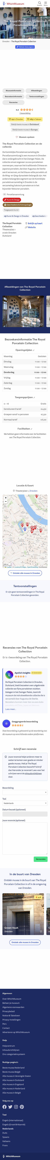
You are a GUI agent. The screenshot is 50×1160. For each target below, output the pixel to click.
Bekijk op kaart (35, 223)
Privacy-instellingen (11, 1019)
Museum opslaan (26, 137)
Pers (4, 1023)
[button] (31, 531)
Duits (4, 1132)
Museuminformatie (13, 90)
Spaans (5, 1137)
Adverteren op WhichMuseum (16, 1032)
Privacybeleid (8, 1011)
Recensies (13, 102)
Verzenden (41, 859)
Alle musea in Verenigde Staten (16, 1076)
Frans (5, 1145)
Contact (6, 1028)
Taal (4, 798)
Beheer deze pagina (26, 47)
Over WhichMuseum (11, 998)
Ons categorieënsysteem (13, 1054)
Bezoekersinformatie (13, 96)
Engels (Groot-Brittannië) (13, 1124)
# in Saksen (35, 119)
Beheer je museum (11, 1003)
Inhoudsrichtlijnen (10, 1050)
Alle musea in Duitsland (13, 1080)
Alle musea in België (11, 1092)
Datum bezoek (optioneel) (14, 809)
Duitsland (6, 235)
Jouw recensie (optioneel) (13, 820)
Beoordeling (8, 787)
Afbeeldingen (36, 90)
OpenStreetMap (32, 567)
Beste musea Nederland (13, 1067)
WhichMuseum (15, 3)
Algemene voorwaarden (13, 1007)
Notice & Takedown (11, 1015)
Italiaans (6, 1141)
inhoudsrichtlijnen (33, 773)
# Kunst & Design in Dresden (16, 216)
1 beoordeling (25, 113)
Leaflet (8, 567)
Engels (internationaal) (12, 1120)
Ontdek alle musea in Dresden (26, 573)
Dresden (12, 232)
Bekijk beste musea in (25, 124)
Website (32, 227)
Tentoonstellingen (36, 96)
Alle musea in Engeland (13, 1084)
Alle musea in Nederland (13, 1088)
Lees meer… (10, 709)
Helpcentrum (8, 1045)
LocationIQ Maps (20, 567)
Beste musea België (11, 1071)
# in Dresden (17, 119)
